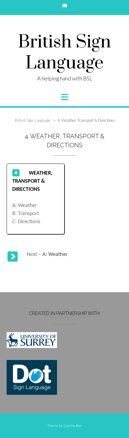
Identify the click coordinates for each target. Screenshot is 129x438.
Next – (47, 254)
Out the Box (72, 425)
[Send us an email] (64, 5)
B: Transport (25, 214)
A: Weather (24, 205)
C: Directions (26, 222)
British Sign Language (64, 52)
